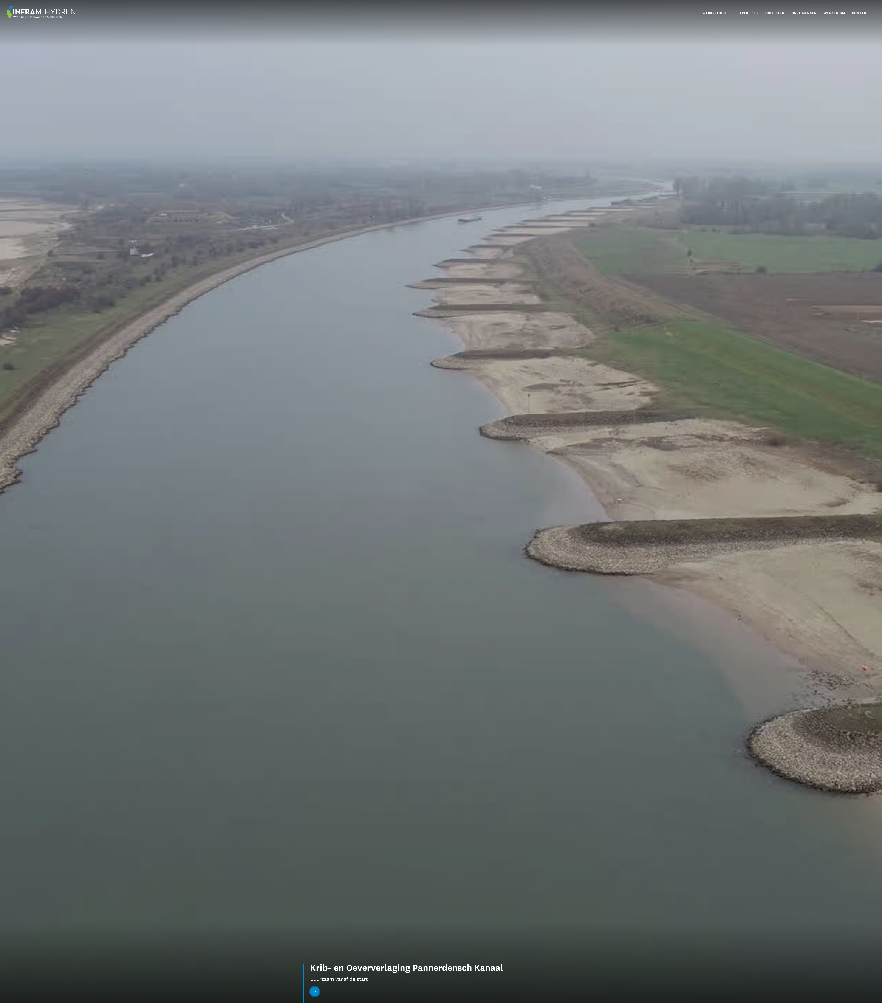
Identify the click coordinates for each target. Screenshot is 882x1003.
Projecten (775, 12)
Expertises (748, 12)
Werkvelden (714, 12)
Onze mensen (804, 12)
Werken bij (834, 12)
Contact (860, 12)
